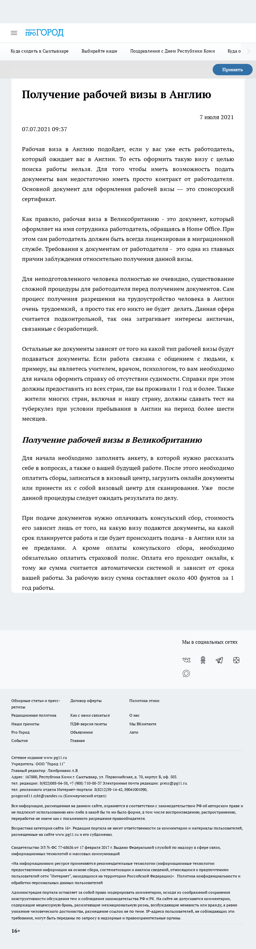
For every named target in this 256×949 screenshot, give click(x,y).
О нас (134, 715)
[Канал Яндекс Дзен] (236, 660)
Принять (232, 70)
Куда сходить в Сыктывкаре (40, 51)
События (19, 740)
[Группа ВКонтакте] (186, 660)
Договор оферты (86, 700)
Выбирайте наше (100, 51)
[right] (248, 51)
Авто (133, 732)
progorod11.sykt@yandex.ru (36, 795)
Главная (77, 740)
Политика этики (144, 700)
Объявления (81, 732)
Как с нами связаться (90, 715)
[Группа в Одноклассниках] (203, 660)
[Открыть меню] (14, 33)
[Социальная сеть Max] (186, 673)
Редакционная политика (33, 715)
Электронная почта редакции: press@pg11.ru (145, 783)
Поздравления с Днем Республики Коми (172, 51)
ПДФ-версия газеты (88, 723)
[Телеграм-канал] (219, 660)
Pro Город (20, 732)
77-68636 (65, 847)
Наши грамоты (25, 723)
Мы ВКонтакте (142, 723)
